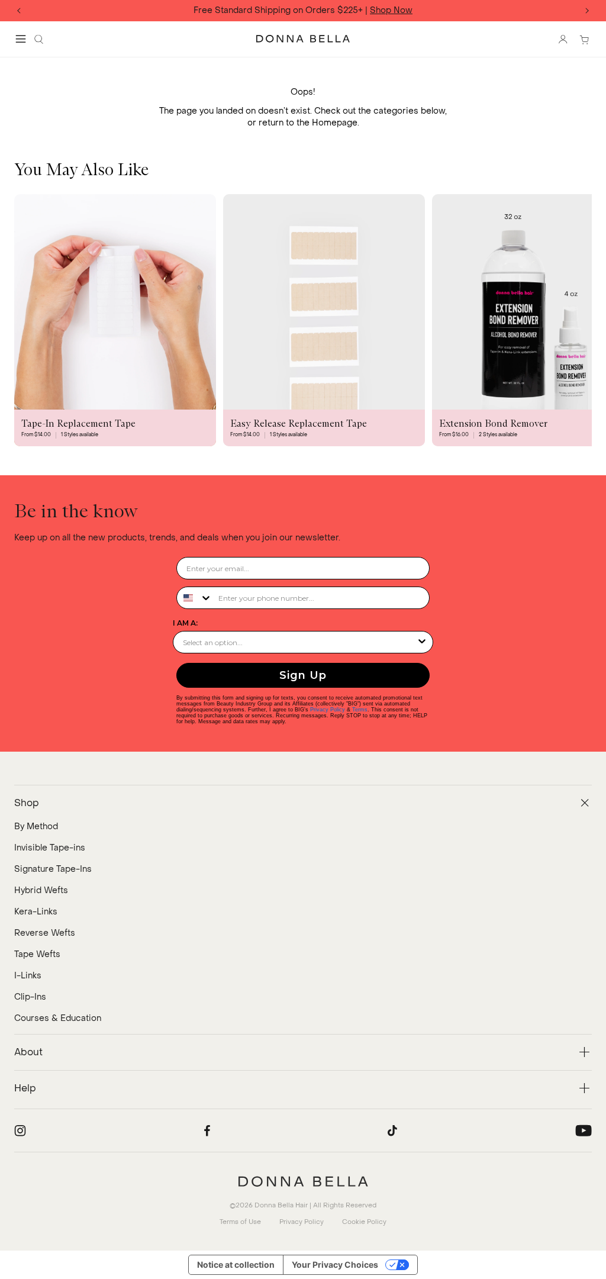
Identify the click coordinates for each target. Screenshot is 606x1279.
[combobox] (194, 597)
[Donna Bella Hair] (303, 1181)
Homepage (334, 122)
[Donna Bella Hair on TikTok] (392, 1130)
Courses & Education (57, 1018)
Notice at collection (236, 1264)
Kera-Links (35, 911)
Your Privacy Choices (335, 1264)
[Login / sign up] (562, 39)
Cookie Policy (364, 1221)
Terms (360, 710)
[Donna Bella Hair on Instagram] (20, 1130)
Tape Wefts (37, 954)
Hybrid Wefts (41, 890)
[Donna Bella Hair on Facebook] (207, 1130)
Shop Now (391, 11)
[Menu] (20, 39)
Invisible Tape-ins (49, 847)
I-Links (27, 975)
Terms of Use (240, 1221)
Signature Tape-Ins (53, 869)
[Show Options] (422, 642)
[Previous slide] (19, 10)
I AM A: (185, 622)
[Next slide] (587, 10)
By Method (36, 826)
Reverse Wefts (44, 933)
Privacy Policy (327, 710)
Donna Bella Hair (281, 1205)
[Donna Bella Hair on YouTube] (583, 1130)
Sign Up (303, 675)
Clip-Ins (30, 997)
